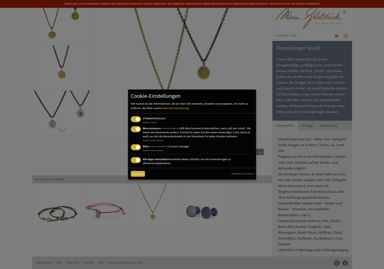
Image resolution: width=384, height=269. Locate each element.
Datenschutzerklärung (175, 108)
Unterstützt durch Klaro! (242, 173)
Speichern (138, 173)
